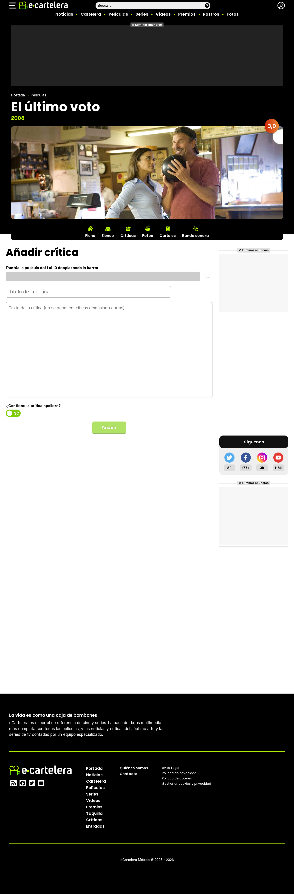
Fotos (233, 14)
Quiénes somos (134, 768)
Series (142, 14)
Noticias (64, 14)
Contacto (128, 773)
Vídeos (163, 14)
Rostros (211, 14)
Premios (186, 14)
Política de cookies (177, 778)
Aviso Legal (170, 767)
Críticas (94, 820)
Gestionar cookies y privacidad (186, 783)
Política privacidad (179, 773)
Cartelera (91, 14)
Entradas (95, 826)
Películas (118, 14)
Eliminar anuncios (148, 24)
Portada (18, 95)
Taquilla (94, 813)
